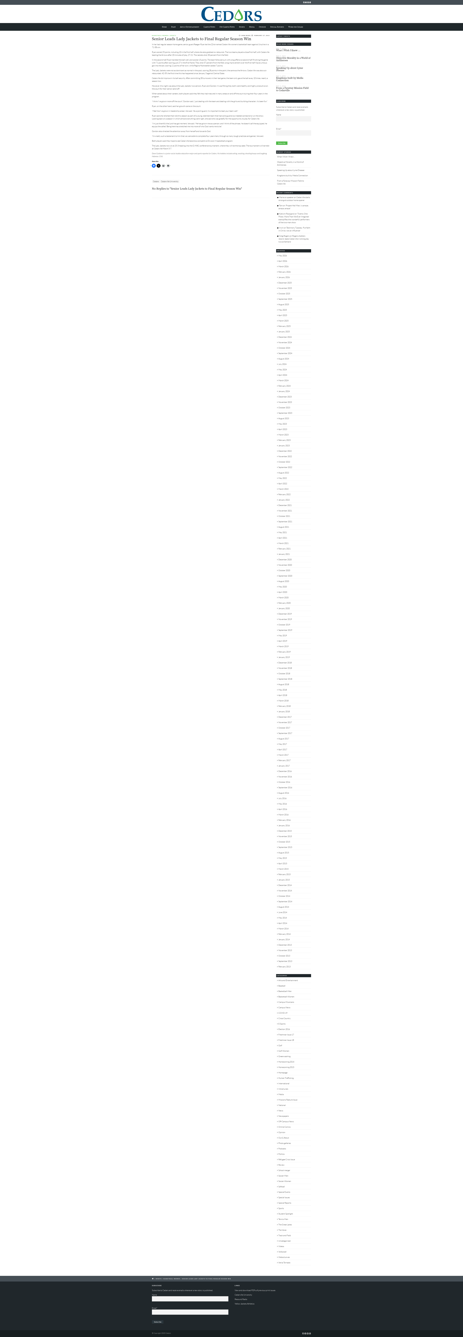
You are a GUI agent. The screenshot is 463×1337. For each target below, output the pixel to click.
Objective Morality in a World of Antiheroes (293, 59)
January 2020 (284, 608)
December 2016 (285, 771)
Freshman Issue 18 (286, 1040)
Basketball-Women (160, 35)
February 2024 (284, 386)
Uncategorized (284, 1241)
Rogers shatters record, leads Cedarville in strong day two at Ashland (294, 239)
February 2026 (284, 272)
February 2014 (284, 934)
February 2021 (284, 549)
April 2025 (282, 315)
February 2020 (284, 603)
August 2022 (283, 473)
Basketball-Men (285, 991)
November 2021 (285, 511)
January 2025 (284, 332)
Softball (281, 1187)
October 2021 (284, 516)
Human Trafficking (286, 1078)
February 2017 (284, 760)
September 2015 (285, 847)
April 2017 (282, 750)
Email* (278, 129)
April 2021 (282, 538)
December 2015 (285, 831)
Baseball (281, 986)
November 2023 (285, 402)
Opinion (262, 27)
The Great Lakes (285, 1225)
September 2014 (285, 901)
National (282, 1105)
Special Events (284, 1192)
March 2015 (283, 869)
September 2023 (285, 413)
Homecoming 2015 (286, 1067)
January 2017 (284, 766)
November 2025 (285, 288)
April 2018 (282, 695)
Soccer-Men (283, 1176)
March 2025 (283, 321)
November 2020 (285, 565)
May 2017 (282, 744)
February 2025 (284, 326)
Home (164, 27)
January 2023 (284, 446)
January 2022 (284, 500)
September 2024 (285, 353)
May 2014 (282, 918)
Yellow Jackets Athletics (244, 1304)
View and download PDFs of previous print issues (255, 1290)
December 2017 (285, 717)
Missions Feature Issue (287, 1100)
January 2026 (284, 277)
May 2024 (282, 370)
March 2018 (283, 701)
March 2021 (283, 543)
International (283, 1084)
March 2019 (283, 646)
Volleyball (282, 1252)
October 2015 (284, 842)
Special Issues (284, 1197)
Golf (280, 1046)
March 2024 (283, 380)
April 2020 (282, 592)
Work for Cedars (295, 27)
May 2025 (282, 310)
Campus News (209, 27)
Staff (173, 27)
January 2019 (284, 657)
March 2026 (283, 266)
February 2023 (284, 440)
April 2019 (282, 641)
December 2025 (285, 283)
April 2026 (282, 261)
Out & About (283, 1138)
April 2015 (282, 864)
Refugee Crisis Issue (286, 1159)
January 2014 (284, 939)
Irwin (281, 228)
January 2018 (284, 712)
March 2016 (283, 815)
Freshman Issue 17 (286, 1035)
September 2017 (285, 733)
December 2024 (285, 337)
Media (252, 27)
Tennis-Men (283, 1219)
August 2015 (283, 853)
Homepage (282, 1073)
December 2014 (285, 885)
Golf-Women (283, 1051)
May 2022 (282, 478)
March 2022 (283, 489)
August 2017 (283, 739)
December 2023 (285, 397)
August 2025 (283, 304)
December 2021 (285, 505)
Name (278, 115)
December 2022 (285, 451)
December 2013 (285, 945)
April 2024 (282, 375)
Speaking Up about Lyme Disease (289, 69)
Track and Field (284, 1235)
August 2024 (283, 359)
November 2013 (285, 950)
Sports (242, 27)
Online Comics (284, 1127)
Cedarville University (169, 181)
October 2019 (284, 625)
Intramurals (283, 1089)
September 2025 (285, 299)
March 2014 (283, 929)
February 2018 (284, 706)
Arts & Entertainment (189, 27)
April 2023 (282, 429)
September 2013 (285, 961)
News (280, 1111)
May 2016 (282, 804)
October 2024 (284, 348)
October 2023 (284, 408)
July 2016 (282, 798)
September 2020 (285, 576)
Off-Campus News (227, 27)
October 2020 (284, 570)
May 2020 (282, 587)
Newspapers (283, 1116)
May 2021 (282, 532)
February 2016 (284, 820)
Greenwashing (284, 1056)
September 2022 (285, 467)
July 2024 (282, 364)
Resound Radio (241, 1299)
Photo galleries (284, 1143)
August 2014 (283, 907)
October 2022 (284, 462)
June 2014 (282, 912)
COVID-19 (282, 1013)
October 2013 (284, 956)
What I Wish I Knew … (288, 50)
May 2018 (282, 690)
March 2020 (283, 598)
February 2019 (284, 652)
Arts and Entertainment (288, 980)
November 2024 (285, 342)
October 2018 (284, 674)
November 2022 (285, 456)
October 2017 (284, 728)
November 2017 (285, 722)
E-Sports (282, 1024)
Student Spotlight (285, 1214)
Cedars (156, 181)
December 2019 (285, 614)
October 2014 (284, 896)
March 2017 (283, 755)
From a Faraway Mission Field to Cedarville (292, 89)
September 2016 (285, 788)
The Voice (282, 1230)
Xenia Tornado (284, 1263)
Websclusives (284, 1257)
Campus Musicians (286, 1002)
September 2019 (285, 630)
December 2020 (285, 560)
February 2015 (284, 874)
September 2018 (285, 679)
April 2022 (282, 484)
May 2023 (282, 424)
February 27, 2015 (262, 35)
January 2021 (284, 554)
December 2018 (285, 663)
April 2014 (282, 923)
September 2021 (285, 522)
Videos (281, 1246)
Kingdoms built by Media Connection (289, 79)
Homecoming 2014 (286, 1062)
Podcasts (282, 1149)
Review (281, 1165)
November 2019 (285, 619)
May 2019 (282, 636)
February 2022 (284, 494)
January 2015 (284, 880)
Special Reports (277, 27)
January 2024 (284, 391)
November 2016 (285, 777)
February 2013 (284, 967)
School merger (284, 1170)
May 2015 (282, 858)
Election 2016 (284, 1029)
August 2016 (283, 793)
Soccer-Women (284, 1181)
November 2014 (285, 891)
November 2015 (285, 836)
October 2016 (284, 782)
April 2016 (282, 809)
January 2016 (284, 826)
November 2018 (285, 668)
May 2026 (282, 256)
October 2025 (284, 294)
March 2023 (283, 435)
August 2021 (283, 527)
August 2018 (283, 684)
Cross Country (284, 1018)
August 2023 (283, 418)
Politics (281, 1154)
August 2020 (283, 581)
